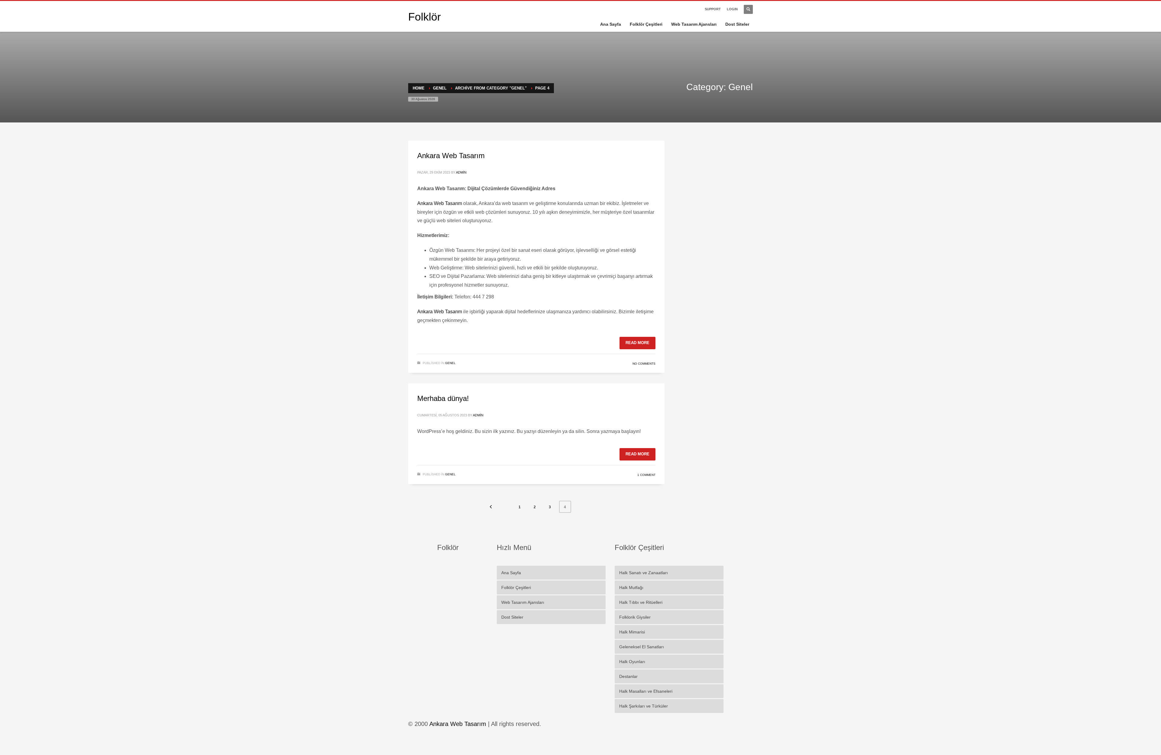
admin (461, 172)
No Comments (644, 363)
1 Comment (646, 475)
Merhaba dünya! (443, 398)
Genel (450, 363)
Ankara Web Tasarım (451, 155)
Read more (637, 342)
